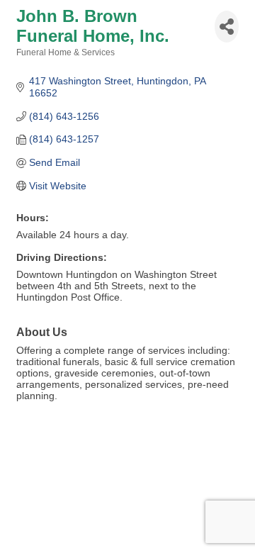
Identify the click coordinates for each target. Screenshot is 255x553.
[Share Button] (227, 27)
